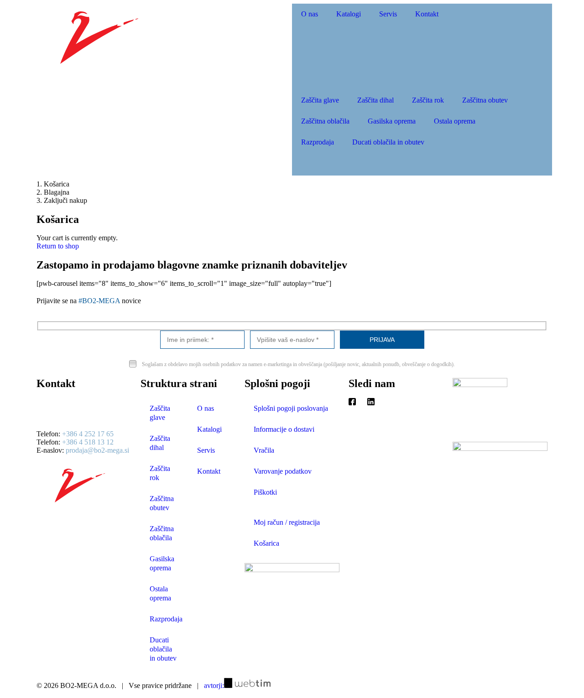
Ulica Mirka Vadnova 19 (72, 410)
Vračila (264, 450)
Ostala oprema (454, 121)
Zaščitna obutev (485, 100)
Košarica (266, 543)
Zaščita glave (320, 100)
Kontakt (426, 14)
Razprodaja (317, 142)
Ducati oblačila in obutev (388, 142)
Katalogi (348, 14)
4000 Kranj (52, 418)
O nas (309, 14)
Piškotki (265, 492)
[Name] (202, 339)
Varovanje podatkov (283, 471)
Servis (388, 14)
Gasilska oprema (392, 121)
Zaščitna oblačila (325, 121)
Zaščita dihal (375, 100)
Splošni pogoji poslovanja (291, 408)
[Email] (292, 339)
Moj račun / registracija (287, 522)
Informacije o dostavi (284, 429)
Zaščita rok (428, 100)
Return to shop (57, 246)
